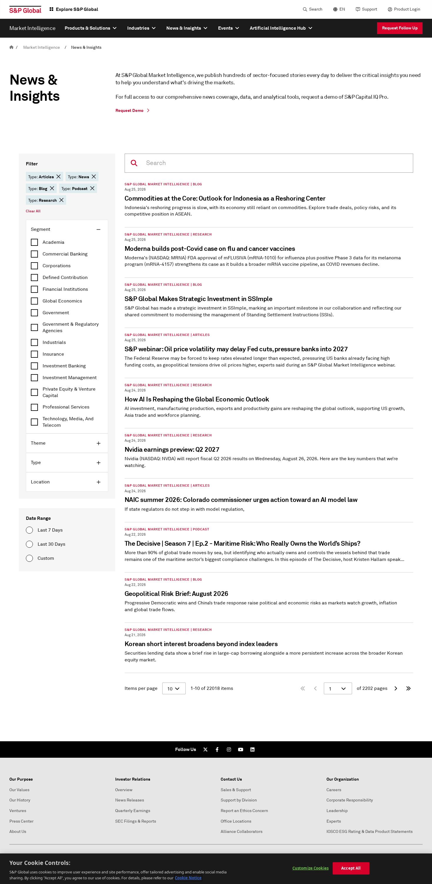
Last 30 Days (51, 544)
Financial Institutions (65, 289)
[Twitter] (205, 749)
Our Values (19, 789)
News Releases (129, 800)
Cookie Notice (188, 877)
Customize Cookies (310, 868)
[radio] (29, 530)
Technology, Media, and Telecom (68, 422)
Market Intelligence (41, 47)
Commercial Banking (65, 254)
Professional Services (66, 407)
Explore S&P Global (77, 9)
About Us (17, 831)
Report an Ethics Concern (244, 810)
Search (315, 9)
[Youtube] (240, 749)
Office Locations (236, 821)
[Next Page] (395, 688)
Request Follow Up (400, 28)
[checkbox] (67, 242)
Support (369, 9)
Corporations (57, 266)
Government (56, 313)
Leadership (337, 810)
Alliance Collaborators (241, 831)
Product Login (407, 9)
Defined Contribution (65, 277)
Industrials (54, 342)
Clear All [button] (33, 211)
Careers (333, 789)
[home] (11, 47)
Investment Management (70, 378)
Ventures (17, 810)
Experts (333, 821)
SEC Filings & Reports (135, 821)
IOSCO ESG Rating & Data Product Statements (369, 831)
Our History (19, 800)
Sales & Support (236, 789)
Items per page (141, 688)
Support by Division (239, 800)
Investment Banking (64, 366)
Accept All (351, 868)
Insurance (53, 354)
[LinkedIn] (252, 749)
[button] (58, 176)
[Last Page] (408, 688)
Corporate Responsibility (349, 800)
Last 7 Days (50, 530)
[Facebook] (217, 749)
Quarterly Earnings (132, 810)
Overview (124, 789)
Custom (46, 558)
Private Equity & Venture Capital (69, 392)
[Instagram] (229, 749)
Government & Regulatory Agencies (71, 327)
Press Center (21, 821)
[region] (216, 868)
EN (342, 9)
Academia (53, 242)
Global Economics (62, 301)
